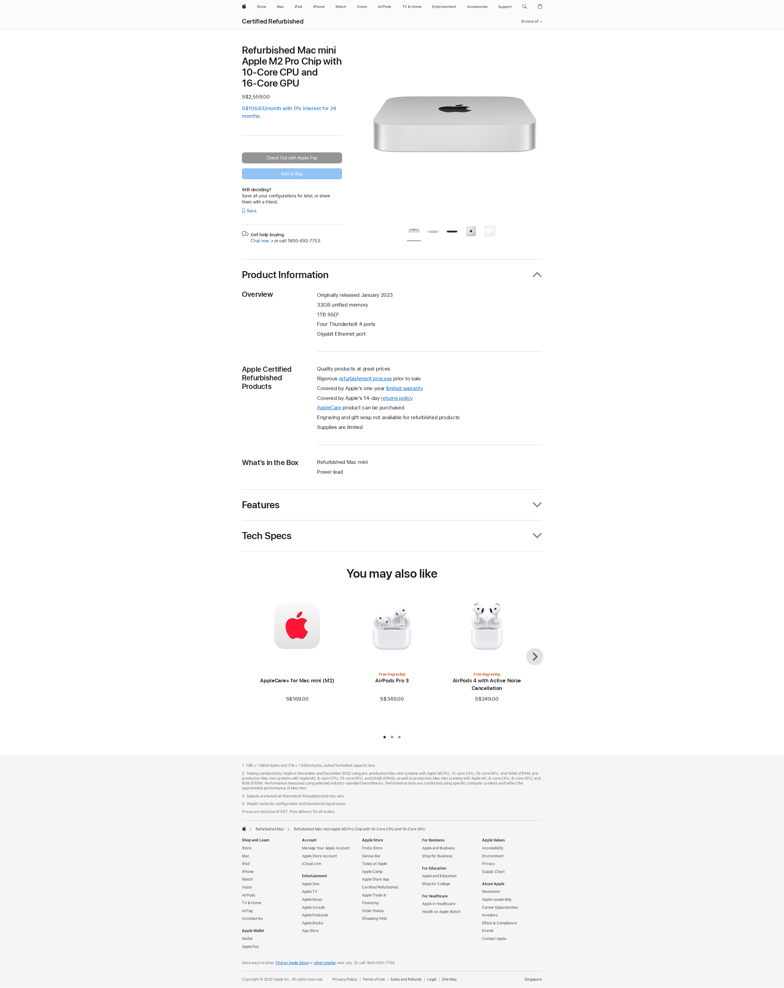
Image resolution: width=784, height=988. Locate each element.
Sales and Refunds (406, 979)
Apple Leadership (496, 899)
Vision (247, 887)
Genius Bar (371, 856)
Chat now (262, 240)
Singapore (533, 979)
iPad (246, 864)
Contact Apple (494, 939)
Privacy (488, 864)
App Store (310, 931)
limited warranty (404, 388)
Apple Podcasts (315, 915)
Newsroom (491, 891)
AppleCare (329, 408)
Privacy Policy (345, 979)
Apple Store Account (319, 856)
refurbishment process (365, 378)
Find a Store (372, 848)
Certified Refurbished (272, 21)
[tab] (414, 232)
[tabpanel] (454, 132)
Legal (431, 979)
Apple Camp (372, 872)
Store (246, 848)
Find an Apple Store (292, 963)
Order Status (373, 911)
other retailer (325, 963)
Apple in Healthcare (438, 904)
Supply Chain (493, 872)
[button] (525, 6)
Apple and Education (439, 876)
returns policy (397, 398)
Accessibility (492, 848)
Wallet (247, 939)
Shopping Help (374, 918)
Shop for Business (437, 856)
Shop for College (436, 884)
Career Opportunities (500, 907)
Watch (247, 879)
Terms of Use (374, 979)
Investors (490, 915)
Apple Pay (250, 947)
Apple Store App (375, 879)
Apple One (310, 884)
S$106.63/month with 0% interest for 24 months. (289, 112)
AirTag (247, 911)
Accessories (252, 918)
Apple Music (312, 899)
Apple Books (312, 923)
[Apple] (244, 828)
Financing (370, 903)
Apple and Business (438, 848)
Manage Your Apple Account (326, 848)
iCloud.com (311, 864)
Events (487, 931)
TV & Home (251, 903)
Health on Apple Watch (441, 912)
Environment (492, 856)
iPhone (248, 872)
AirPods (248, 895)
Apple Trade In (374, 895)
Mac (245, 856)
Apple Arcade (313, 907)
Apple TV (309, 891)
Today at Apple (374, 864)
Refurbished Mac (270, 829)
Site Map (449, 979)
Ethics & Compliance (499, 923)
